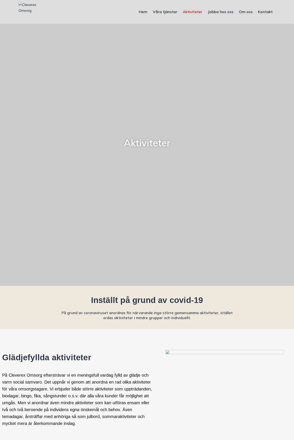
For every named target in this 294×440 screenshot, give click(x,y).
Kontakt (265, 11)
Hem (143, 11)
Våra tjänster (165, 11)
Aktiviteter (192, 11)
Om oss (246, 11)
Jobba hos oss (221, 11)
